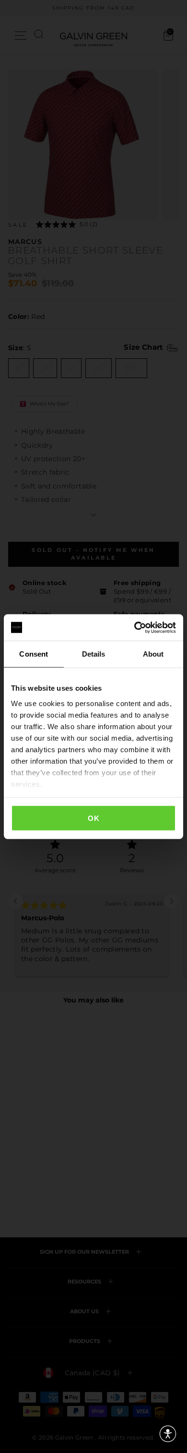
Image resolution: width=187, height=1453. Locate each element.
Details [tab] (93, 654)
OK (93, 818)
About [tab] (153, 654)
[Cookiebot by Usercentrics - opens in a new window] (134, 627)
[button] (167, 1433)
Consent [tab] (33, 654)
